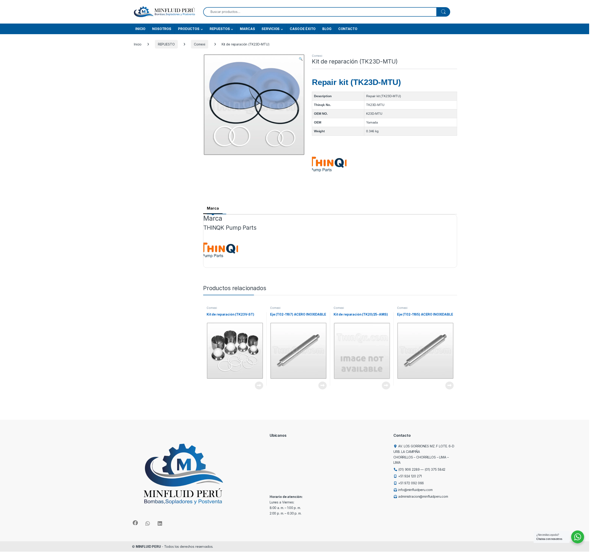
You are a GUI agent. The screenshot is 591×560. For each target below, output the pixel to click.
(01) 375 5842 (435, 469)
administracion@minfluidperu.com (423, 496)
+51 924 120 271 (410, 476)
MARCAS (247, 29)
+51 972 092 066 (411, 483)
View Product (257, 385)
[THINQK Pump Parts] (329, 164)
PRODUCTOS (188, 29)
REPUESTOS (220, 29)
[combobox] (320, 12)
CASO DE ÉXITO (303, 29)
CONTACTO (347, 29)
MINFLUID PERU (148, 546)
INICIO (140, 29)
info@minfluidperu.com (415, 490)
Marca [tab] (213, 208)
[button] (301, 59)
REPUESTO (166, 44)
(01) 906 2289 (408, 469)
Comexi (199, 44)
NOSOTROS (161, 29)
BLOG (326, 29)
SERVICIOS (271, 29)
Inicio (138, 44)
